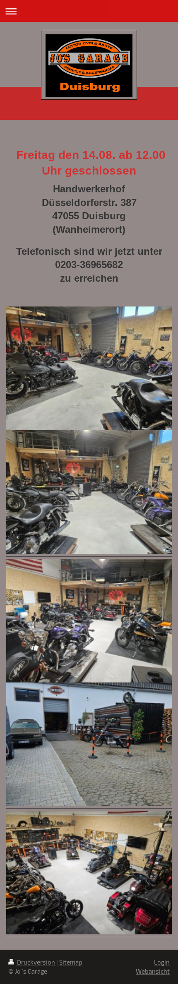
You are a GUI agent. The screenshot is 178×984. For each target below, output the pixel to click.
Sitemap (70, 962)
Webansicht (153, 971)
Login (162, 962)
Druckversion (36, 962)
